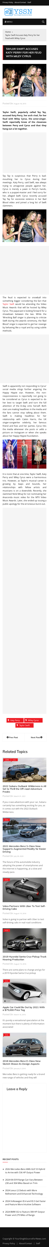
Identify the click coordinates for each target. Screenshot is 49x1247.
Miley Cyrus (33, 720)
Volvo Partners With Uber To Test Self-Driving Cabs (24, 907)
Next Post (35, 737)
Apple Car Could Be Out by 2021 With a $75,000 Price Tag (24, 1009)
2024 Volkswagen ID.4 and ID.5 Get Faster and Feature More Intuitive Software (25, 1203)
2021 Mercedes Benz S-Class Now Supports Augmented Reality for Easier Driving (24, 849)
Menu (9, 22)
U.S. (14, 760)
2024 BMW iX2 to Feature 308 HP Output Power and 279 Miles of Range (25, 1213)
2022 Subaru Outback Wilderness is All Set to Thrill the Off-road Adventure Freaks (24, 789)
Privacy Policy (8, 2)
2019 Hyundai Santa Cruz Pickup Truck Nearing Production (24, 958)
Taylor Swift (8, 304)
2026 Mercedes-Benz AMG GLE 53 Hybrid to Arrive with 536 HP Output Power (25, 1171)
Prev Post (13, 737)
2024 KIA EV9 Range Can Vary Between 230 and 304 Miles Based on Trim (24, 1181)
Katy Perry (15, 720)
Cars (7, 760)
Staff (29, 2)
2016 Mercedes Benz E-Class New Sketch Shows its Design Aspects (22, 1062)
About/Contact (20, 2)
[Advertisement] (24, 152)
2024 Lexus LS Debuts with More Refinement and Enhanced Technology (24, 1192)
